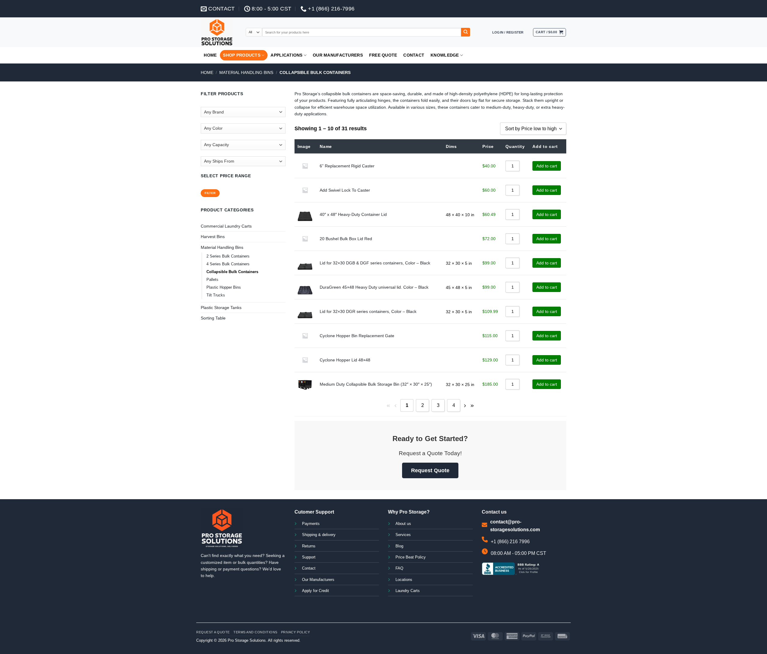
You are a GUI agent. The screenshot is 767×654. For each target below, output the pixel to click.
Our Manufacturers (338, 55)
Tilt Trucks (215, 295)
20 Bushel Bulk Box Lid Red (346, 238)
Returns (308, 546)
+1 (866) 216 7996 (510, 541)
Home (210, 55)
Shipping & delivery (319, 535)
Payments (311, 524)
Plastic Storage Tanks (221, 307)
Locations (403, 580)
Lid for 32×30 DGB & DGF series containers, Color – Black (375, 263)
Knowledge (445, 55)
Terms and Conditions (255, 632)
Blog (399, 546)
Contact (413, 55)
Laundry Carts (407, 591)
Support (308, 557)
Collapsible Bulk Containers (232, 272)
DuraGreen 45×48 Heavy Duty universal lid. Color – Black (374, 287)
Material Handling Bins (246, 72)
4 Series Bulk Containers (228, 264)
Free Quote (383, 55)
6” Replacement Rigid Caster (347, 166)
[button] (508, 32)
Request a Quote (213, 632)
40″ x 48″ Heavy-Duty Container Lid (353, 214)
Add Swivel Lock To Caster (345, 190)
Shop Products (241, 55)
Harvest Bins (213, 236)
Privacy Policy (295, 632)
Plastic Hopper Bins (223, 287)
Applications (286, 55)
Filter (210, 193)
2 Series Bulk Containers (228, 256)
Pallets (212, 280)
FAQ (399, 568)
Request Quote (430, 470)
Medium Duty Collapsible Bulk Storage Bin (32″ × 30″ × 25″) (376, 384)
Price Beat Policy (410, 557)
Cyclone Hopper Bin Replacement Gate (357, 335)
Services (403, 535)
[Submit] (465, 32)
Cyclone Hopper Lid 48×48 (345, 360)
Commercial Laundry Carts (226, 226)
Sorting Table (213, 318)
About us (403, 524)
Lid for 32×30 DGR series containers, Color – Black (368, 311)
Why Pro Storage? (409, 511)
